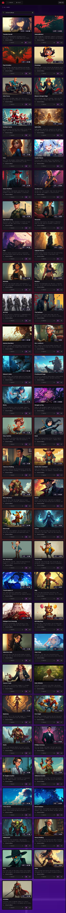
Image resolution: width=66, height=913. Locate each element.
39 (29, 475)
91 (61, 691)
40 (61, 227)
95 (61, 598)
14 (54, 31)
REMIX (12, 42)
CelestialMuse (9, 40)
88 (61, 104)
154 (30, 814)
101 (61, 382)
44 (29, 660)
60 (29, 227)
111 (61, 289)
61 (61, 629)
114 (30, 598)
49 (29, 784)
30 (29, 289)
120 (61, 73)
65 (29, 197)
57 (29, 166)
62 (61, 444)
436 (61, 506)
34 (21, 31)
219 (61, 42)
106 (30, 320)
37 (61, 258)
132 (30, 907)
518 (61, 135)
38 (29, 567)
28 (61, 351)
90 (61, 876)
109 (61, 753)
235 (61, 660)
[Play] (26, 42)
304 (61, 413)
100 (30, 104)
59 (61, 320)
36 (61, 567)
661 (30, 382)
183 (30, 351)
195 (30, 629)
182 (61, 814)
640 (30, 258)
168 (30, 73)
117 (61, 475)
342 (30, 536)
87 (61, 722)
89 (29, 413)
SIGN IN (61, 2)
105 (30, 876)
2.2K (29, 42)
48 (29, 722)
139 (61, 166)
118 (61, 197)
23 (29, 753)
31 (29, 444)
